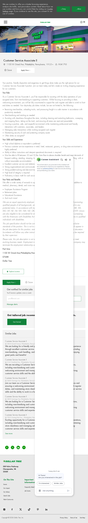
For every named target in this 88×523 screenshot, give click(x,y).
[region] (54, 324)
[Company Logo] (45, 22)
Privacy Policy (64, 517)
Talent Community (8, 499)
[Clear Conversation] (61, 159)
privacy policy (48, 168)
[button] (25, 70)
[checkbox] (8, 70)
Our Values (6, 492)
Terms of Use (73, 517)
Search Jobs (6, 495)
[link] (12, 304)
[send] (68, 490)
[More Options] (39, 490)
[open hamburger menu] (5, 22)
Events (5, 484)
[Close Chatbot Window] (70, 159)
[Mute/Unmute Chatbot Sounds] (66, 159)
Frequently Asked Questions (32, 487)
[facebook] (4, 509)
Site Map (82, 517)
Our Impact (6, 488)
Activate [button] (74, 298)
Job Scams (27, 491)
